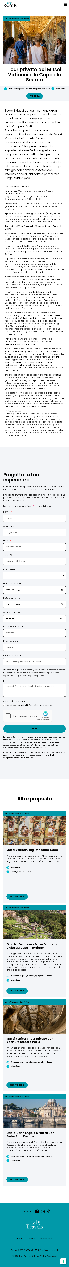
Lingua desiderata (13, 655)
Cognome (9, 526)
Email (6, 541)
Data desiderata (12, 584)
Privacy (20, 1238)
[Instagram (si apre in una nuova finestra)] (43, 1211)
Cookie (31, 1238)
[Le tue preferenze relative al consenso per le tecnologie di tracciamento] (63, 1261)
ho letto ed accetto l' (29, 705)
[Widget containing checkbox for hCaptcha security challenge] (27, 716)
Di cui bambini (10, 641)
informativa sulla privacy (40, 705)
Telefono (8, 555)
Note (5, 681)
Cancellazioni (46, 1238)
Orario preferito (11, 612)
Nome (6, 512)
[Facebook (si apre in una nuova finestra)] (37, 1211)
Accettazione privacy (14, 701)
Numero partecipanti (14, 627)
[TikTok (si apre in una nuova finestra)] (48, 1211)
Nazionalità (9, 569)
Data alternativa (11, 598)
